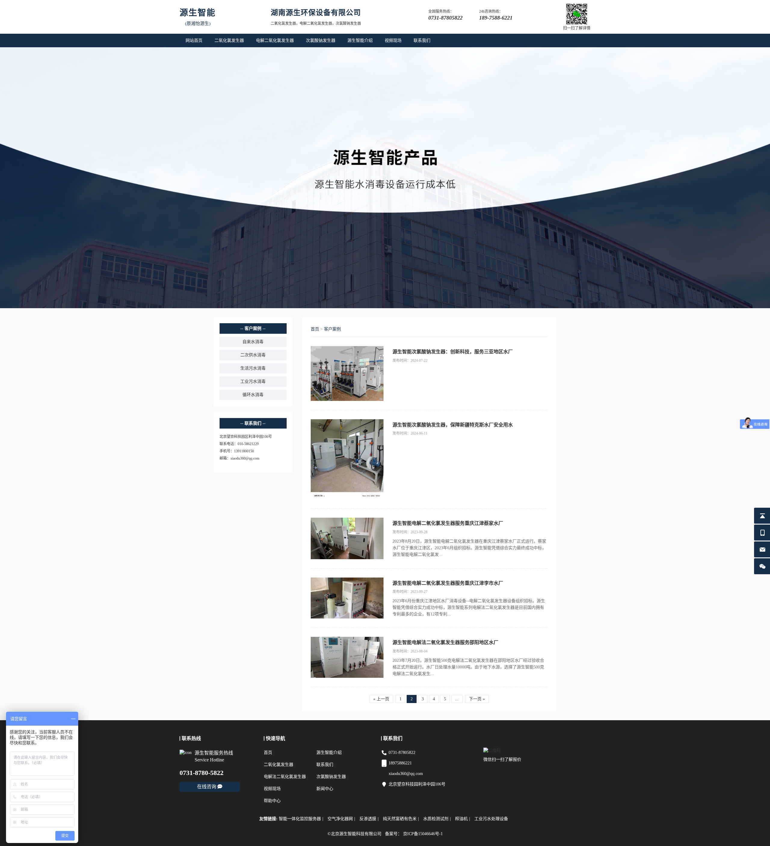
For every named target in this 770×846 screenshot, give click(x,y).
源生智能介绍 (360, 40)
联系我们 (422, 40)
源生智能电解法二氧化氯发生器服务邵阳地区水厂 (445, 642)
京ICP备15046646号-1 (423, 834)
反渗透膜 (369, 819)
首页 (315, 329)
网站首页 (194, 40)
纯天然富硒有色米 (401, 819)
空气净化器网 (341, 819)
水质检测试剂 (437, 819)
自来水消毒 (252, 341)
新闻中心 (324, 788)
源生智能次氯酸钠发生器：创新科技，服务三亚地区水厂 (453, 351)
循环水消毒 (252, 394)
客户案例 (332, 329)
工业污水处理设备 (491, 819)
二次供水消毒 (253, 355)
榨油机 (462, 819)
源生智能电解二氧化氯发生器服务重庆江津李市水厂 (448, 583)
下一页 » (477, 699)
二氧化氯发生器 (229, 40)
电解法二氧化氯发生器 (285, 776)
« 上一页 (381, 699)
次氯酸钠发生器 (320, 40)
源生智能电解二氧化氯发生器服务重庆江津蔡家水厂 (448, 523)
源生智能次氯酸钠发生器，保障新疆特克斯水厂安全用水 (453, 424)
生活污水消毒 (253, 368)
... (457, 699)
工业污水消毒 (253, 381)
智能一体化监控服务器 (301, 819)
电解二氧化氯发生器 (275, 40)
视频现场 (393, 40)
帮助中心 (272, 800)
